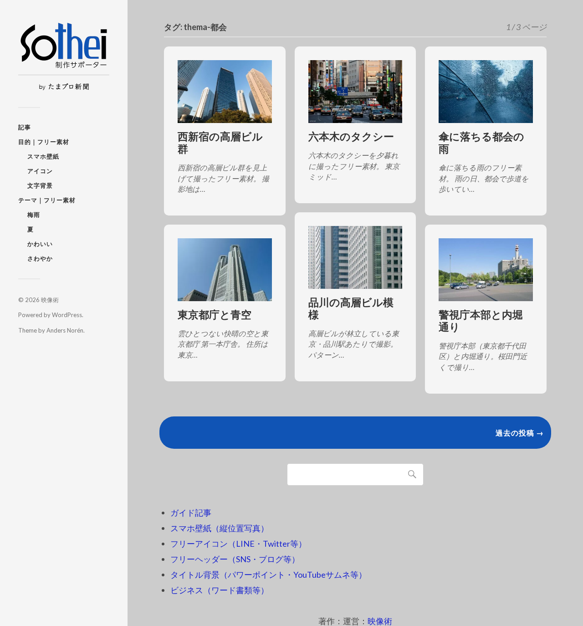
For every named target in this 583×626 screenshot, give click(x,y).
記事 (24, 127)
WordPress (67, 314)
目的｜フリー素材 (43, 141)
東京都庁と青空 (214, 314)
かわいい (40, 243)
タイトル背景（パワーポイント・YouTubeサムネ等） (268, 575)
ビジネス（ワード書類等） (219, 590)
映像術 (50, 299)
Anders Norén (64, 330)
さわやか (40, 258)
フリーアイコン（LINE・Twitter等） (238, 544)
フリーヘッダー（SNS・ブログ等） (235, 559)
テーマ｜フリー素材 (47, 200)
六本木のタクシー (351, 136)
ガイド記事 (190, 513)
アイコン (40, 170)
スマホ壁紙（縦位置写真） (219, 528)
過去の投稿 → (520, 432)
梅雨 (33, 214)
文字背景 (40, 185)
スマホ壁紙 (43, 156)
